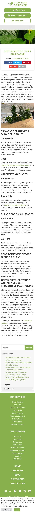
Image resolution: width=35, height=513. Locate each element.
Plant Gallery (17, 422)
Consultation (17, 483)
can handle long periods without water (15, 165)
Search (29, 348)
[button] (8, 62)
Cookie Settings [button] (7, 510)
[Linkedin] (30, 491)
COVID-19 (17, 459)
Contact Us (17, 479)
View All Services (17, 424)
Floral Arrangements (17, 416)
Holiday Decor (17, 419)
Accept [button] (17, 510)
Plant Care (17, 405)
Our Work (17, 470)
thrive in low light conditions (15, 205)
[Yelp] (10, 491)
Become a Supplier (17, 450)
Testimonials (17, 442)
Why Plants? (17, 439)
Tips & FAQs (17, 445)
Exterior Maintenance (17, 408)
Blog (17, 475)
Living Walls (17, 410)
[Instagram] (5, 491)
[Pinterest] (25, 491)
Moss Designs (17, 413)
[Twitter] (20, 491)
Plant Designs (17, 402)
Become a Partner (17, 448)
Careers (18, 456)
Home (17, 466)
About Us (17, 436)
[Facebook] (15, 491)
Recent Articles (17, 453)
